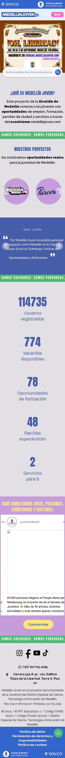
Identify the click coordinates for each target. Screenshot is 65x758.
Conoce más (33, 624)
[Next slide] (59, 46)
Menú (57, 14)
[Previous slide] (5, 46)
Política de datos (32, 731)
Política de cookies (32, 745)
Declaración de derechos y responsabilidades (32, 738)
